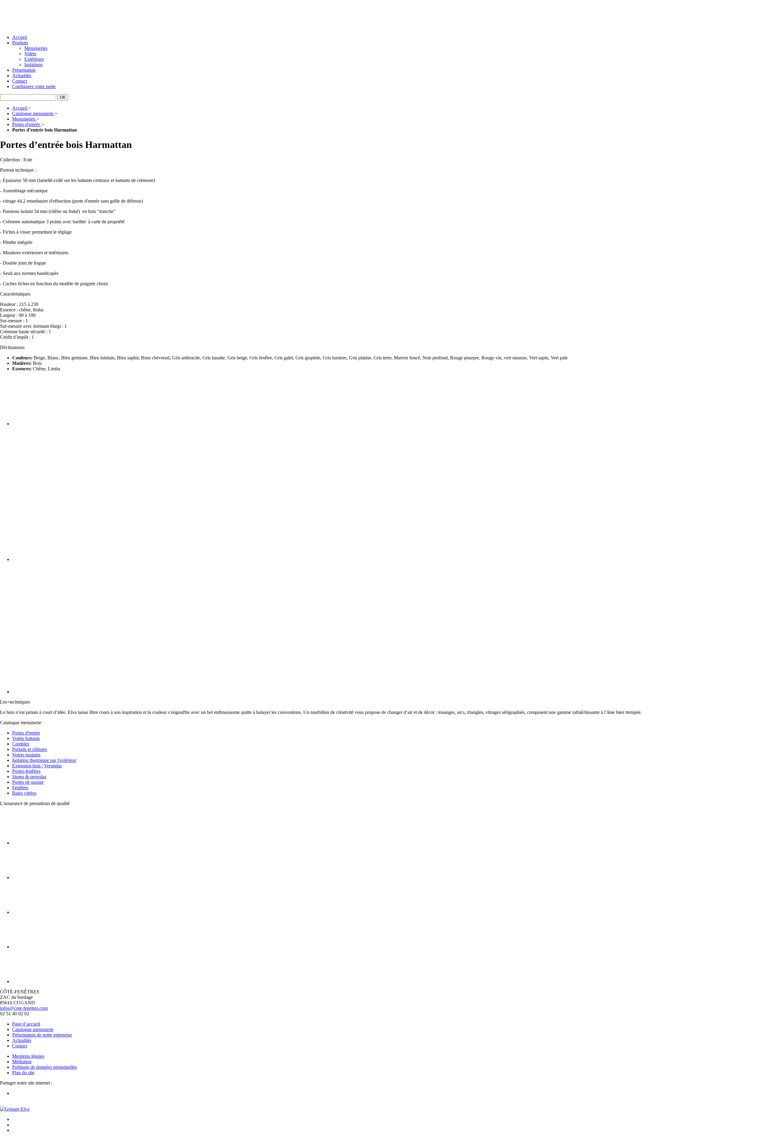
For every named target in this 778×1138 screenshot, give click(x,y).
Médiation (22, 1061)
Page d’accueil (26, 1024)
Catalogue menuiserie (32, 1029)
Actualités (21, 75)
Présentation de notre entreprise (42, 1034)
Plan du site (23, 1072)
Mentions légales (28, 1056)
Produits (20, 42)
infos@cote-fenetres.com (24, 1008)
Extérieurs (34, 59)
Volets (30, 53)
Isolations (33, 64)
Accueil (19, 37)
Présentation (24, 70)
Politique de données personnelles (44, 1067)
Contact (19, 81)
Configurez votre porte (34, 86)
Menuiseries (35, 48)
